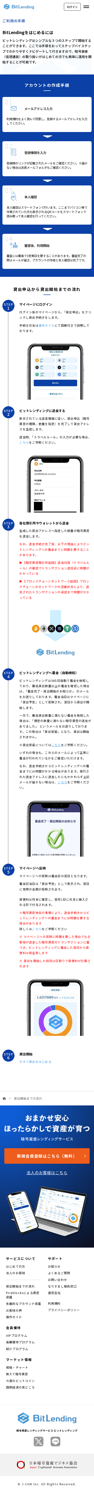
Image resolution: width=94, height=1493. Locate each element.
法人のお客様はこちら (47, 1173)
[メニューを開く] (86, 7)
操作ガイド (46, 325)
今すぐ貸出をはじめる (35, 1061)
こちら (24, 442)
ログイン (72, 7)
